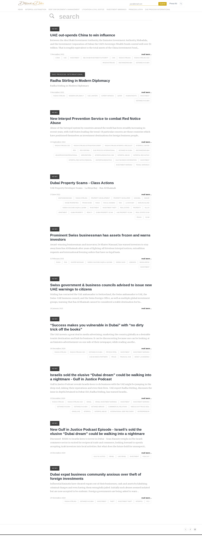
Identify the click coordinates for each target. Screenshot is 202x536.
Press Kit (173, 4)
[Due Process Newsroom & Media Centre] (31, 5)
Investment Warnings (116, 9)
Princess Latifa (136, 9)
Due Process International (157, 9)
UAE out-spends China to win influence (82, 35)
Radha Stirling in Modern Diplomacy (80, 81)
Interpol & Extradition (35, 9)
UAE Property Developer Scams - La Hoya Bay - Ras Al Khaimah (83, 188)
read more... (146, 54)
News (20, 9)
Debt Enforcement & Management (64, 9)
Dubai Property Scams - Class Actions (82, 183)
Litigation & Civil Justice (93, 9)
